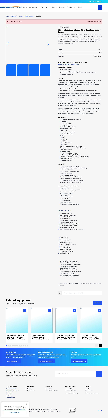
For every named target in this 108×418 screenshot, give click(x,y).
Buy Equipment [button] (33, 7)
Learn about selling (12, 361)
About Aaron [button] (70, 7)
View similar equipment (93, 21)
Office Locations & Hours (92, 393)
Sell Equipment (44, 7)
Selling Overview (30, 391)
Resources (61, 7)
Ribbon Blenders (29, 16)
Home (7, 16)
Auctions (25, 7)
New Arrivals (9, 393)
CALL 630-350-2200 (95, 1)
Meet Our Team (89, 391)
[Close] (27, 404)
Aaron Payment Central (52, 391)
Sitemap (58, 411)
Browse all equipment (45, 361)
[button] (6, 345)
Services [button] (53, 7)
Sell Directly (29, 388)
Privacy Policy (69, 388)
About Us (87, 388)
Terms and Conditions (71, 391)
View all (97, 302)
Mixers (21, 16)
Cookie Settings (50, 411)
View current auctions (78, 361)
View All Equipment (11, 388)
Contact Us (49, 388)
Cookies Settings (15, 412)
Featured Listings (10, 397)
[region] (15, 409)
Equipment (14, 16)
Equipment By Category (12, 391)
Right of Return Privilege (71, 393)
